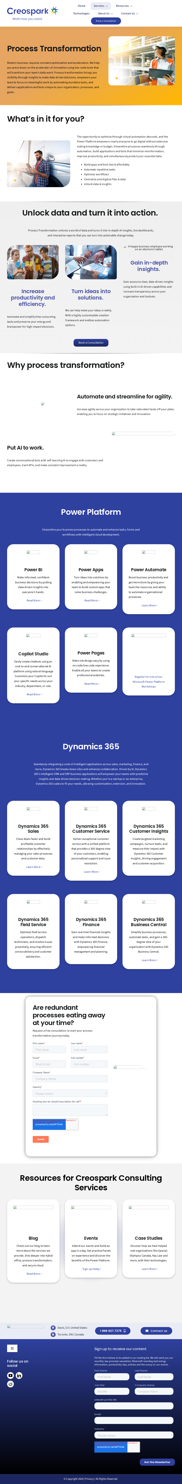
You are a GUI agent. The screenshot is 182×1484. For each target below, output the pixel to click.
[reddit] (10, 1384)
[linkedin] (19, 1375)
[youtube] (10, 1375)
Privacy (89, 1479)
